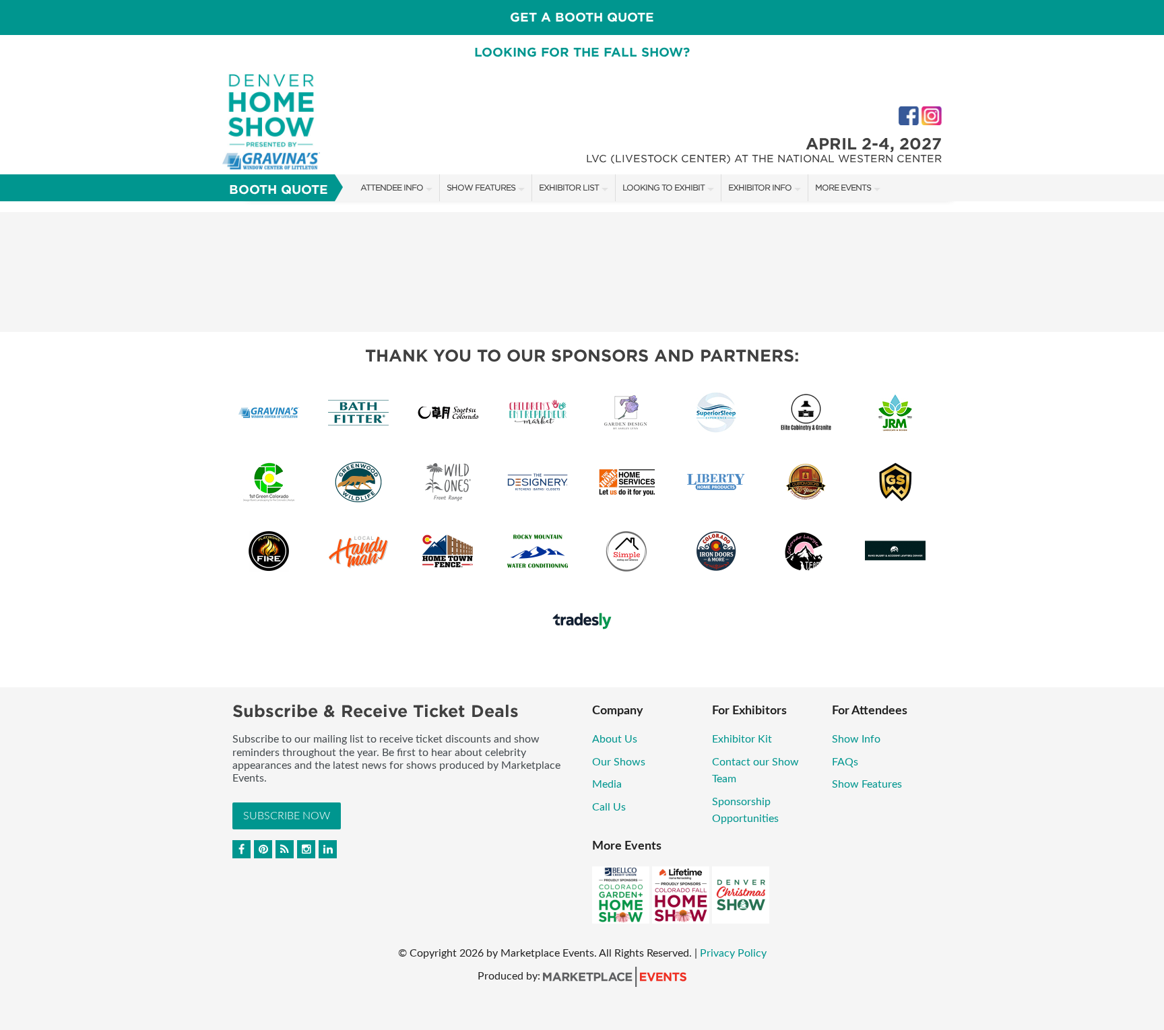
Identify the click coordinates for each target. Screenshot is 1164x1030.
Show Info (856, 739)
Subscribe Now (286, 816)
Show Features (481, 187)
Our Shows (618, 762)
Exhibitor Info (759, 187)
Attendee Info (391, 187)
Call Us (609, 807)
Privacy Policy (733, 953)
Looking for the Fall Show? (582, 52)
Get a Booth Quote (582, 17)
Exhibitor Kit (742, 739)
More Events (843, 187)
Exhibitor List (569, 187)
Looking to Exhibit (663, 187)
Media (607, 784)
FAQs (845, 762)
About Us (614, 739)
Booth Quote (278, 189)
